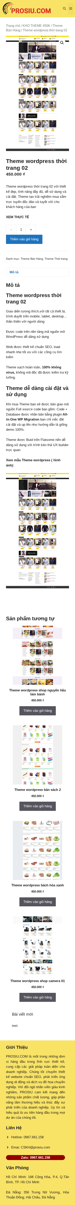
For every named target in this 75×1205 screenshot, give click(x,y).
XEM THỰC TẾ (18, 217)
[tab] (37, 272)
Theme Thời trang (56, 258)
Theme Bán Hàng (32, 258)
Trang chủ (13, 25)
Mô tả (14, 272)
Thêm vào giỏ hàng (24, 239)
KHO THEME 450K (36, 25)
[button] (64, 9)
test (15, 1026)
